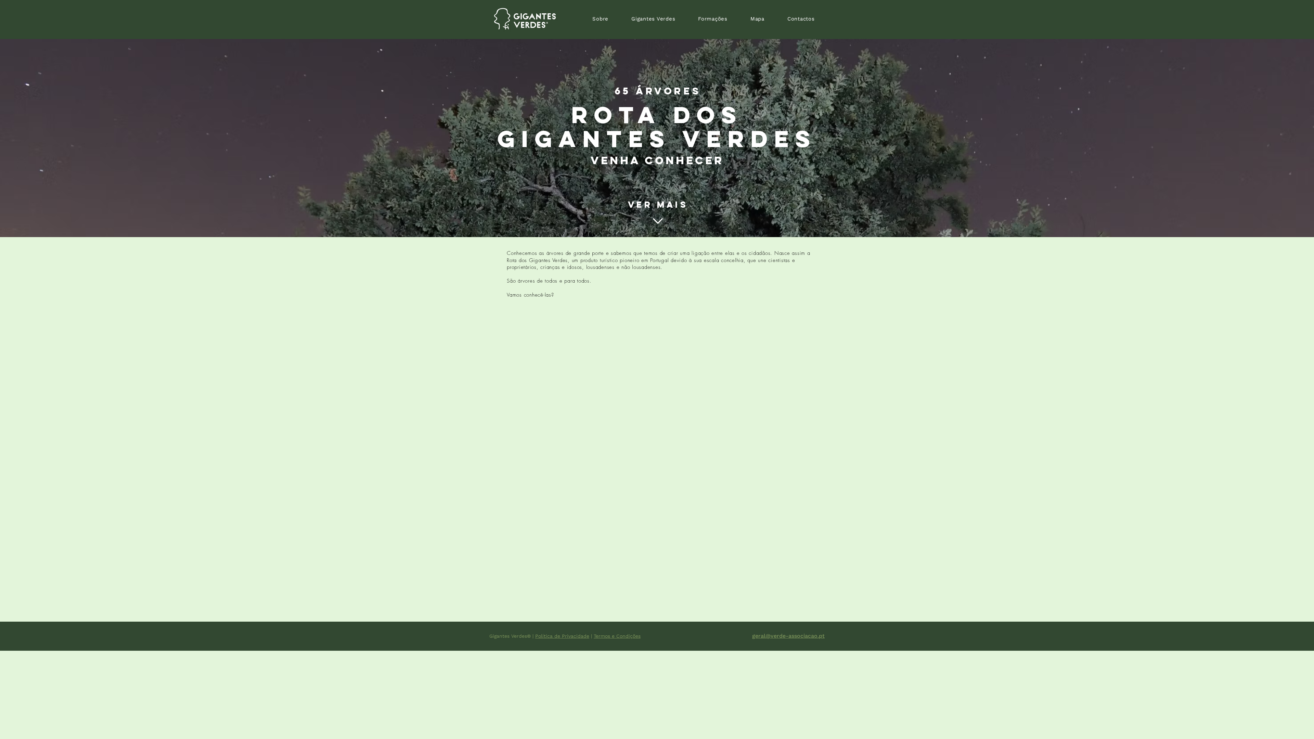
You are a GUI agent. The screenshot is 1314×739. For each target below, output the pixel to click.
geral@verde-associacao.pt (788, 636)
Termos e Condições (617, 636)
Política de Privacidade (562, 636)
